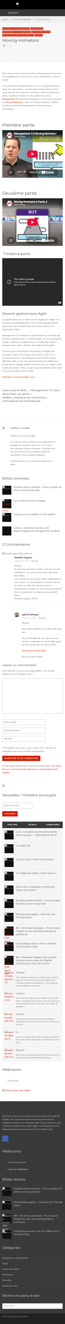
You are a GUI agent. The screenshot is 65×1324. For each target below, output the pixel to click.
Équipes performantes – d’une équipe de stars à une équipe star (38, 489)
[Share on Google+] (27, 56)
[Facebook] (5, 1139)
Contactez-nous (9, 1286)
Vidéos (38, 35)
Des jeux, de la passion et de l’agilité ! (35, 514)
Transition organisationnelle (18, 35)
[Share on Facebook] (19, 56)
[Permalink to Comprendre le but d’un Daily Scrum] (9, 1017)
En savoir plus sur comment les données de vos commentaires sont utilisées (31, 769)
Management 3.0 (10, 99)
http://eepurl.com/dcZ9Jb (34, 650)
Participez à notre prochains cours (18, 377)
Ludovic (20, 993)
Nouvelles (7, 1280)
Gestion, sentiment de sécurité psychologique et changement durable (37, 529)
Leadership (36, 28)
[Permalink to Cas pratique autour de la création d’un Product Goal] (9, 975)
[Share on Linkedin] (31, 56)
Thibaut (20, 972)
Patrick (20, 1050)
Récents (32, 825)
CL (17, 1032)
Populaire (12, 825)
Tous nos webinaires (18, 1169)
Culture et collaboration (21, 19)
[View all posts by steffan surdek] (4, 428)
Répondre (34, 561)
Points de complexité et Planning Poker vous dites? (35, 888)
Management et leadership (16, 32)
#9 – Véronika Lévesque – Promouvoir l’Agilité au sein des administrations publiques (38, 931)
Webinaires (7, 1274)
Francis (20, 1014)
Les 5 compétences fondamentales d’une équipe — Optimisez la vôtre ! (36, 833)
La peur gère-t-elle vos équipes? (35, 859)
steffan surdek (19, 48)
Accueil (5, 19)
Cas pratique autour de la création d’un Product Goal (36, 945)
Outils (5, 1263)
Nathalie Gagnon (23, 557)
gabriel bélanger (30, 614)
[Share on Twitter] (23, 56)
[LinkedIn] (10, 1321)
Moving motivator (41, 32)
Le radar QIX (23, 845)
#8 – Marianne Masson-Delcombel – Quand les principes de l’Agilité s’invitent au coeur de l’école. (37, 960)
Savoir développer (11, 1269)
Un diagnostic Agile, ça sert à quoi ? (36, 873)
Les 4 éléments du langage (29, 500)
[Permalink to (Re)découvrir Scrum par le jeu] (9, 1035)
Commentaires (52, 825)
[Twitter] (15, 1321)
